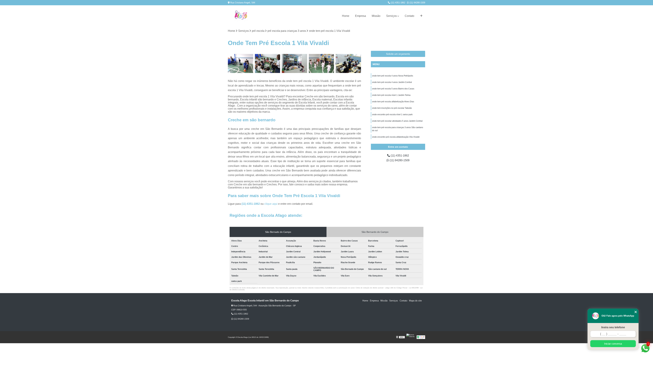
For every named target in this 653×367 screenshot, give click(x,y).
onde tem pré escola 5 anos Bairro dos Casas (393, 89)
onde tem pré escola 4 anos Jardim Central (392, 82)
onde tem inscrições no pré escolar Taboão (392, 108)
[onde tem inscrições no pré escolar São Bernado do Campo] (321, 63)
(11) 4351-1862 (397, 2)
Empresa (360, 15)
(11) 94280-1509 (417, 2)
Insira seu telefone (613, 327)
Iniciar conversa (613, 343)
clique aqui (271, 203)
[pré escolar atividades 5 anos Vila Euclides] (348, 63)
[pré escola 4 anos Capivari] (294, 63)
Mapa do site (415, 300)
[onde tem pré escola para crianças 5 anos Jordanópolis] (240, 63)
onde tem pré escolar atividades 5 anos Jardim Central (397, 121)
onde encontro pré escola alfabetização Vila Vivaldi (396, 137)
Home (345, 15)
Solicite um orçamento (398, 54)
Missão (376, 15)
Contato (409, 15)
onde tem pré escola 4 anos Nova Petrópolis (392, 76)
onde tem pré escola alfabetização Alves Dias (393, 101)
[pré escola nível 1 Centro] (267, 63)
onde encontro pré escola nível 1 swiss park (392, 114)
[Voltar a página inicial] (241, 16)
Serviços (391, 15)
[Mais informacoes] (421, 16)
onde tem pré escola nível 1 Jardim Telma (391, 95)
